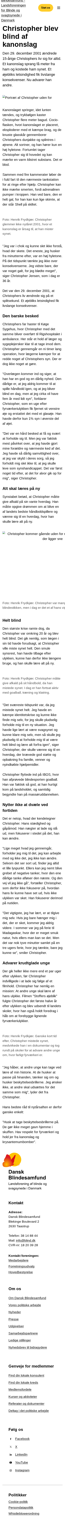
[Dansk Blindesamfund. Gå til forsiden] (25, 1171)
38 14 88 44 (29, 1235)
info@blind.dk (26, 1240)
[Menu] (58, 8)
